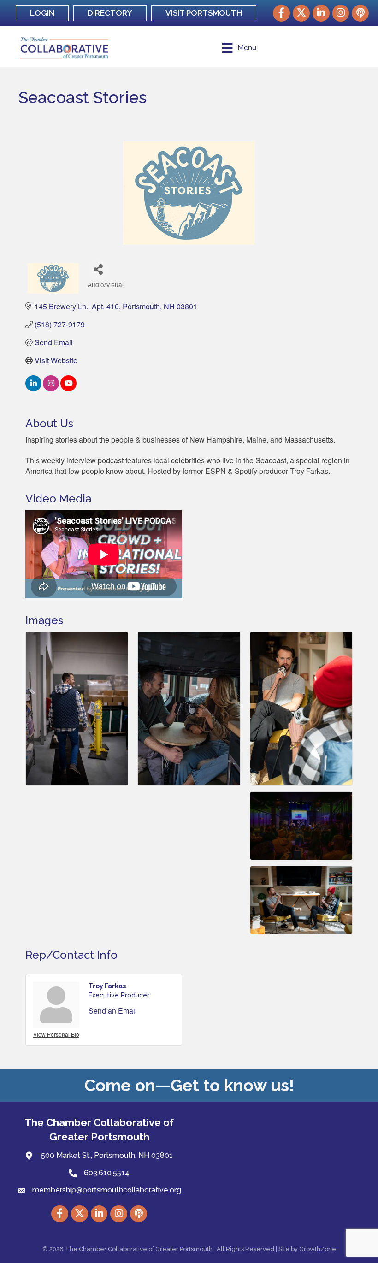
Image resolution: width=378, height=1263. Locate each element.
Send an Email (113, 1010)
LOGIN (42, 13)
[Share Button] (98, 269)
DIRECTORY (110, 13)
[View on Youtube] (68, 388)
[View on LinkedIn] (33, 388)
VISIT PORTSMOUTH (203, 13)
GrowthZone (317, 1248)
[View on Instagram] (51, 388)
